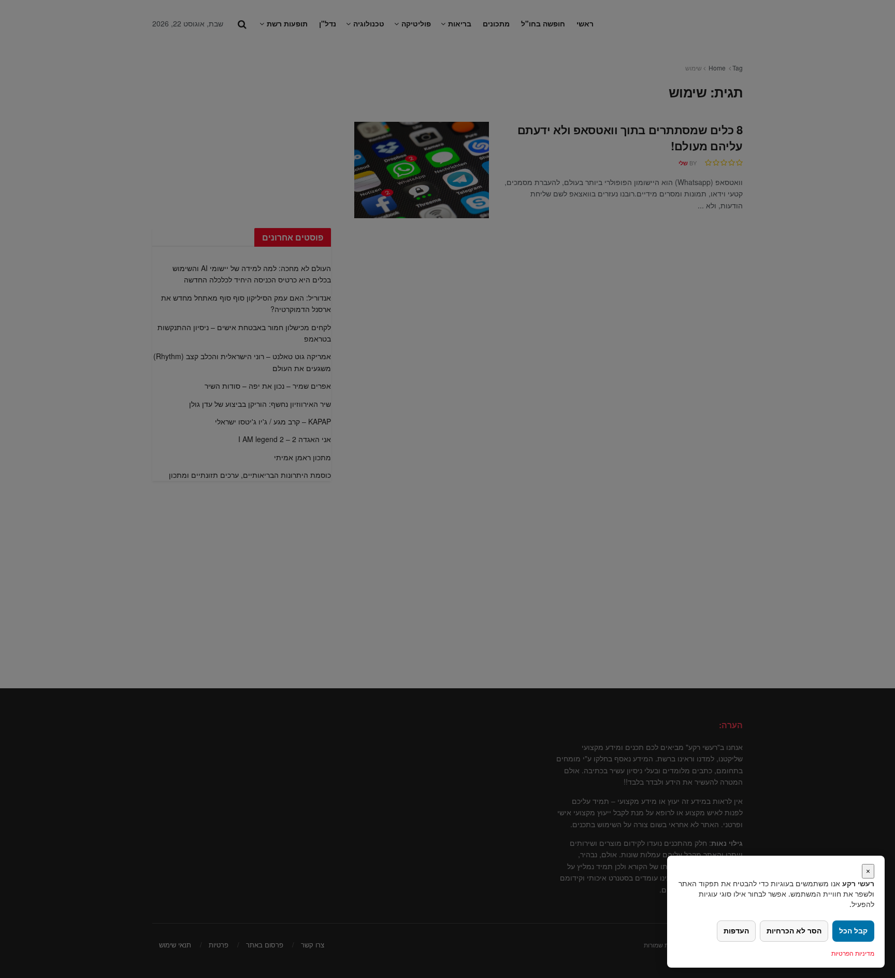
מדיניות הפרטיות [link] (852, 953)
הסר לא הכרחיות (794, 931)
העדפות (736, 931)
